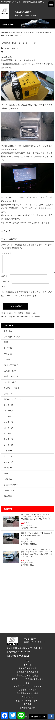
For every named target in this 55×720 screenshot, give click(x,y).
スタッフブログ (11, 365)
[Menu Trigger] (51, 4)
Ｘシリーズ (9, 450)
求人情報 (27, 704)
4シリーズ (8, 422)
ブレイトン (9, 490)
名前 (4, 276)
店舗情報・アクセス (27, 690)
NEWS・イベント (11, 48)
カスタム (8, 479)
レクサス (8, 348)
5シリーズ (8, 428)
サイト (4, 287)
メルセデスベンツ (12, 336)
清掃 (6, 342)
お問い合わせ (27, 697)
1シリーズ (8, 405)
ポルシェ (8, 354)
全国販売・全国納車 (27, 668)
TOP (28, 661)
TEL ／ (18, 656)
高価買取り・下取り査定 (27, 675)
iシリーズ (8, 456)
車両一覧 (27, 665)
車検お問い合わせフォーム (27, 700)
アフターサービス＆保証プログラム (27, 679)
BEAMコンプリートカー (14, 399)
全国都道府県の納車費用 (27, 672)
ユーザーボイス (11, 382)
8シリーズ (8, 445)
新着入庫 (8, 393)
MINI (6, 473)
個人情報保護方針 (27, 708)
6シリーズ (8, 433)
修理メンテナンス (12, 376)
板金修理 (8, 496)
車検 (27, 683)
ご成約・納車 (10, 371)
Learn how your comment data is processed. (21, 316)
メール (5, 281)
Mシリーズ (9, 467)
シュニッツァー (11, 485)
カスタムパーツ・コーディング (27, 686)
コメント (6, 253)
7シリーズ (8, 439)
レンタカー (9, 331)
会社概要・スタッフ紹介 (27, 693)
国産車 (7, 359)
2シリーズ (8, 410)
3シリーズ (8, 416)
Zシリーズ (8, 462)
